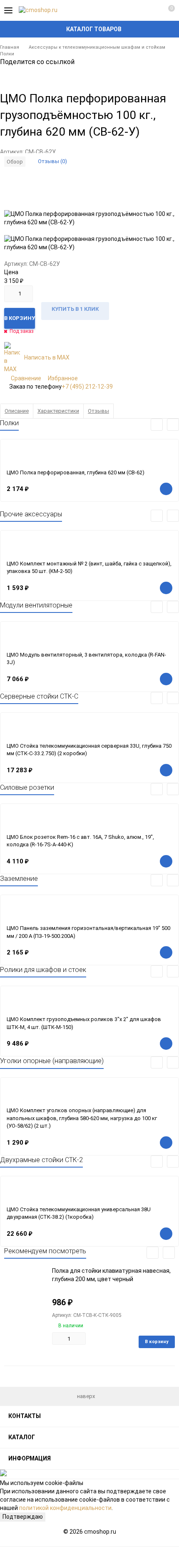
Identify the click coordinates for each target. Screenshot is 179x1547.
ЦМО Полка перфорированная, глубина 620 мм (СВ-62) (75, 472)
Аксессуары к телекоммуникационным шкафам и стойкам (97, 47)
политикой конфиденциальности (65, 1508)
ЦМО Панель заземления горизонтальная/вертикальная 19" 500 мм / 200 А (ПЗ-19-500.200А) (88, 932)
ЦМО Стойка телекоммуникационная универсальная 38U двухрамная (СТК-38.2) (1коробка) (79, 1213)
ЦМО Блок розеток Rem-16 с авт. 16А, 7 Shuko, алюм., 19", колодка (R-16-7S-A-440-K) (80, 841)
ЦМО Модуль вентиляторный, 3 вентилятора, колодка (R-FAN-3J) (86, 659)
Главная (9, 47)
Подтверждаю (22, 1516)
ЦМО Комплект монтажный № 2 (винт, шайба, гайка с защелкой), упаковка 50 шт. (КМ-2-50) (89, 567)
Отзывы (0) (52, 161)
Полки (7, 54)
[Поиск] (137, 10)
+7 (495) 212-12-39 (87, 386)
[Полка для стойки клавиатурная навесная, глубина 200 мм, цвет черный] (25, 1293)
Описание (17, 411)
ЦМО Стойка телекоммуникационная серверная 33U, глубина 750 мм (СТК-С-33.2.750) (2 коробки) (89, 750)
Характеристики (58, 411)
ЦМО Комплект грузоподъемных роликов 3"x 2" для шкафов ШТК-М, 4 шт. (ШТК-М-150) (84, 1023)
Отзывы (98, 411)
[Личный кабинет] (152, 10)
